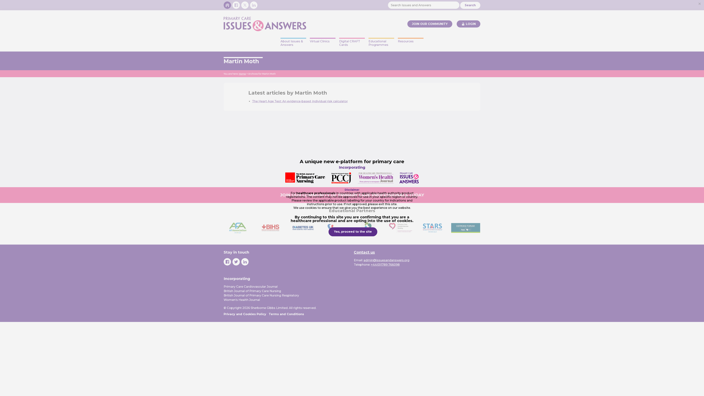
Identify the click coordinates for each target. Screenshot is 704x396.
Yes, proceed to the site (353, 231)
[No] (699, 4)
